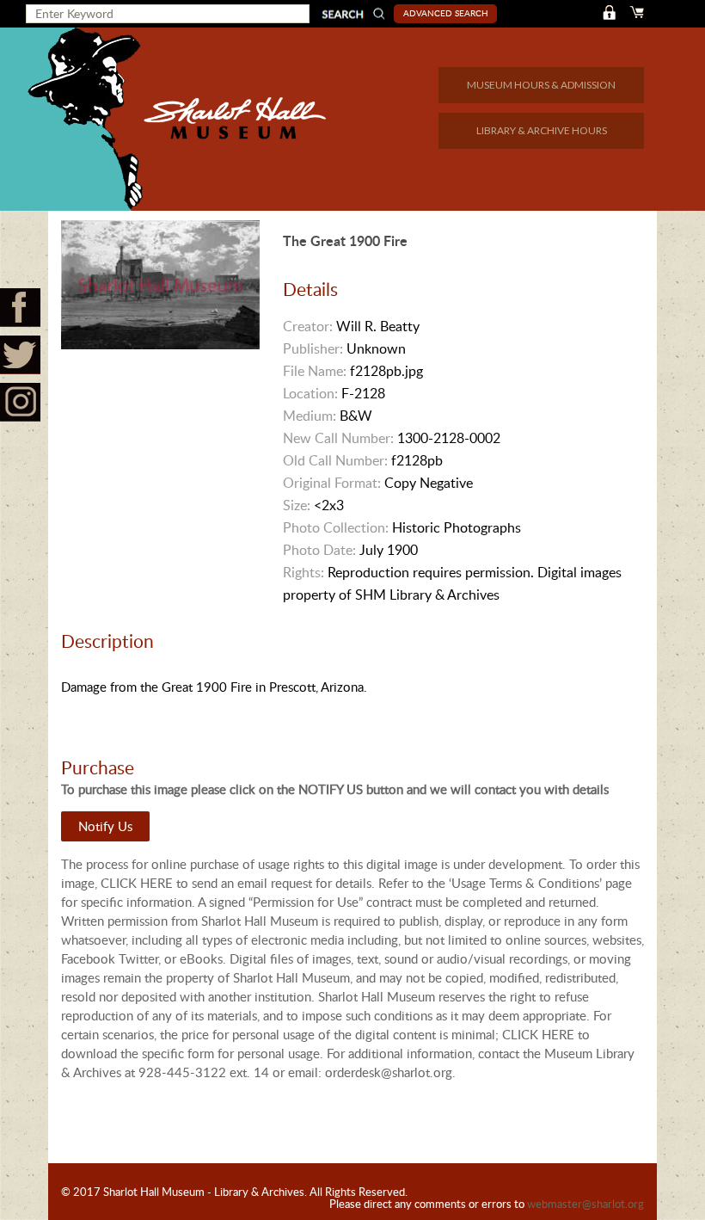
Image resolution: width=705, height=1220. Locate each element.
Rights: (303, 572)
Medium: (309, 415)
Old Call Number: (335, 460)
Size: (296, 505)
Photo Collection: (336, 527)
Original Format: (332, 482)
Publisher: (313, 348)
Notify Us (105, 826)
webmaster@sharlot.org (585, 1203)
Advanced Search (445, 13)
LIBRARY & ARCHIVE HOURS (541, 130)
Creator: (308, 326)
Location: (310, 393)
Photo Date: (319, 549)
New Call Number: (338, 437)
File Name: (314, 370)
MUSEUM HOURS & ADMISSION (541, 84)
